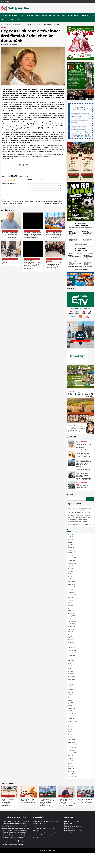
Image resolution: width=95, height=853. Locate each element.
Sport (63, 15)
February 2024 (71, 613)
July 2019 (70, 758)
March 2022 (71, 674)
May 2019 (70, 763)
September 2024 (72, 595)
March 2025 (71, 579)
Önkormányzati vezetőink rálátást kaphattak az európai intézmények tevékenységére (54, 265)
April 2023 (70, 639)
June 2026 (70, 539)
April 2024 (70, 608)
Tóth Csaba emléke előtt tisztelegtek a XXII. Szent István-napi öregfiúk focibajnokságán (83, 464)
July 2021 (70, 695)
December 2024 (72, 587)
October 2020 (71, 718)
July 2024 (70, 600)
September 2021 (72, 689)
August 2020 (71, 724)
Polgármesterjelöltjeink (8, 20)
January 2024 (71, 616)
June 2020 (70, 729)
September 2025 (72, 563)
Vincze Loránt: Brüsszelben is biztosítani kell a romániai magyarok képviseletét (49, 201)
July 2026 (70, 537)
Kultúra (69, 15)
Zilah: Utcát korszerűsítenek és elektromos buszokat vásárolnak (11, 234)
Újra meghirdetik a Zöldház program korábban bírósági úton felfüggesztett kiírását (33, 234)
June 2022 (70, 666)
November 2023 (72, 621)
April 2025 (70, 576)
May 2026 (70, 542)
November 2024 (72, 589)
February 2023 (71, 645)
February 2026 (71, 550)
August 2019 (71, 755)
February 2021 (71, 708)
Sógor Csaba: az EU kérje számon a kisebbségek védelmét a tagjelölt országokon (17, 201)
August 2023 (71, 629)
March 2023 (71, 642)
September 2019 (72, 753)
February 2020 (71, 740)
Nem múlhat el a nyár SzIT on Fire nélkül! (82, 454)
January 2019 (71, 774)
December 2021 (72, 682)
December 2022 (72, 650)
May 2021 (70, 700)
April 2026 (70, 545)
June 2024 (70, 603)
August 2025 (71, 566)
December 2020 (72, 713)
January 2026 (71, 552)
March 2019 (71, 768)
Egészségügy (46, 15)
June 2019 (70, 761)
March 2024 (71, 610)
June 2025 (70, 571)
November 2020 (72, 716)
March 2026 (71, 547)
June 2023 (70, 634)
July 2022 (70, 663)
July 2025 (70, 568)
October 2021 (71, 687)
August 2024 (71, 597)
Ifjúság (22, 796)
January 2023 (71, 647)
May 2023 (70, 637)
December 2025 (72, 555)
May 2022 (70, 668)
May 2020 (70, 732)
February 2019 (71, 771)
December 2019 (72, 745)
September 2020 (72, 721)
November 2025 (72, 558)
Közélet (21, 15)
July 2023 (70, 631)
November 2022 (72, 653)
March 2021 (71, 705)
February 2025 (71, 581)
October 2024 (71, 592)
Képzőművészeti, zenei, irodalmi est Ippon (83, 486)
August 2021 (71, 692)
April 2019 (70, 766)
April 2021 (70, 703)
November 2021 (72, 684)
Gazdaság (56, 15)
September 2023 (72, 626)
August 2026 (71, 534)
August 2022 (71, 660)
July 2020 (70, 726)
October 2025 (71, 560)
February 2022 (71, 676)
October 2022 (71, 655)
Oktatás (37, 15)
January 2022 (71, 679)
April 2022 (70, 671)
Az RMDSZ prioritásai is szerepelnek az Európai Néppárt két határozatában (54, 234)
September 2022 (72, 658)
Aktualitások (13, 15)
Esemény (77, 15)
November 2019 (72, 747)
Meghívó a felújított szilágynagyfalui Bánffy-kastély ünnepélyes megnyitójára (83, 445)
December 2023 (72, 618)
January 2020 (71, 742)
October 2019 (71, 750)
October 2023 (71, 624)
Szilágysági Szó (14, 44)
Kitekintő (85, 15)
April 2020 (70, 734)
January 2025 (71, 584)
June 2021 (70, 697)
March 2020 (71, 737)
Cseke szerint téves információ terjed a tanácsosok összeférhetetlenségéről (78, 520)
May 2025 (70, 574)
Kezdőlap (4, 15)
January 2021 (71, 711)
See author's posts (22, 169)
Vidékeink (29, 15)
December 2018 (72, 776)
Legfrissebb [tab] (71, 437)
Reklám (20, 20)
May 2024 (70, 605)
